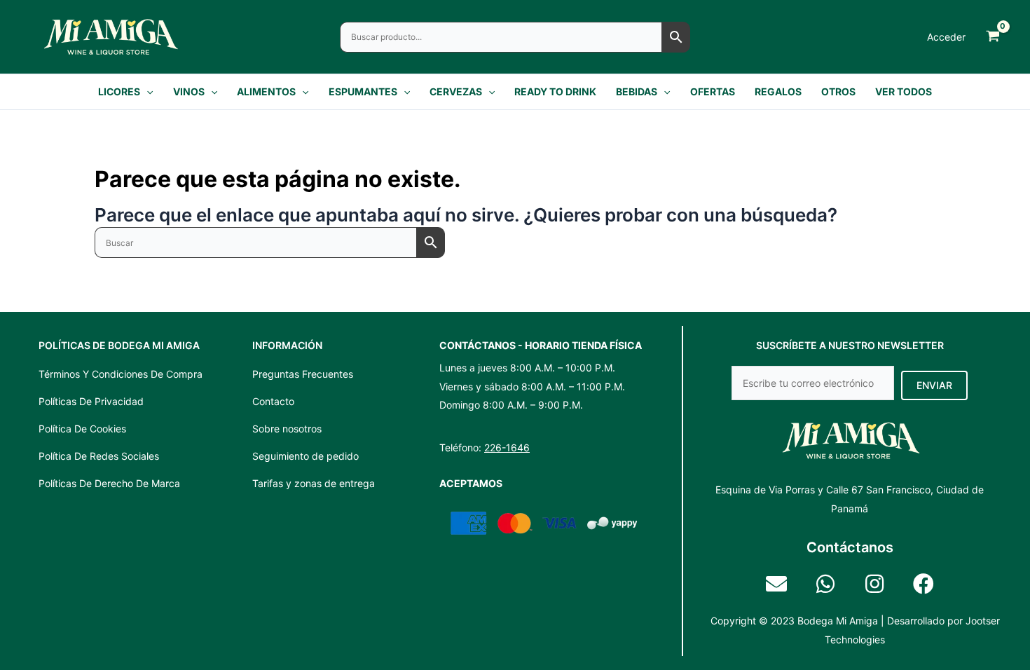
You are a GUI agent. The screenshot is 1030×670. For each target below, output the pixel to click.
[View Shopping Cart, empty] (992, 37)
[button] (146, 91)
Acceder (946, 37)
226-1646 (507, 447)
